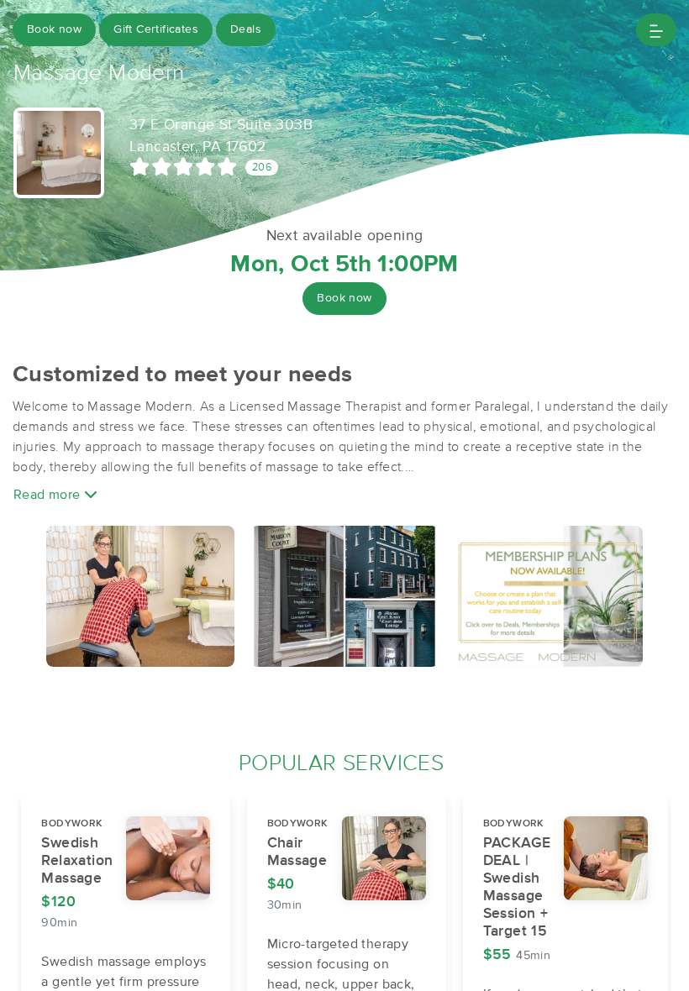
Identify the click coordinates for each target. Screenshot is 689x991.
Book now (54, 29)
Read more (48, 494)
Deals (245, 29)
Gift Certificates (155, 29)
